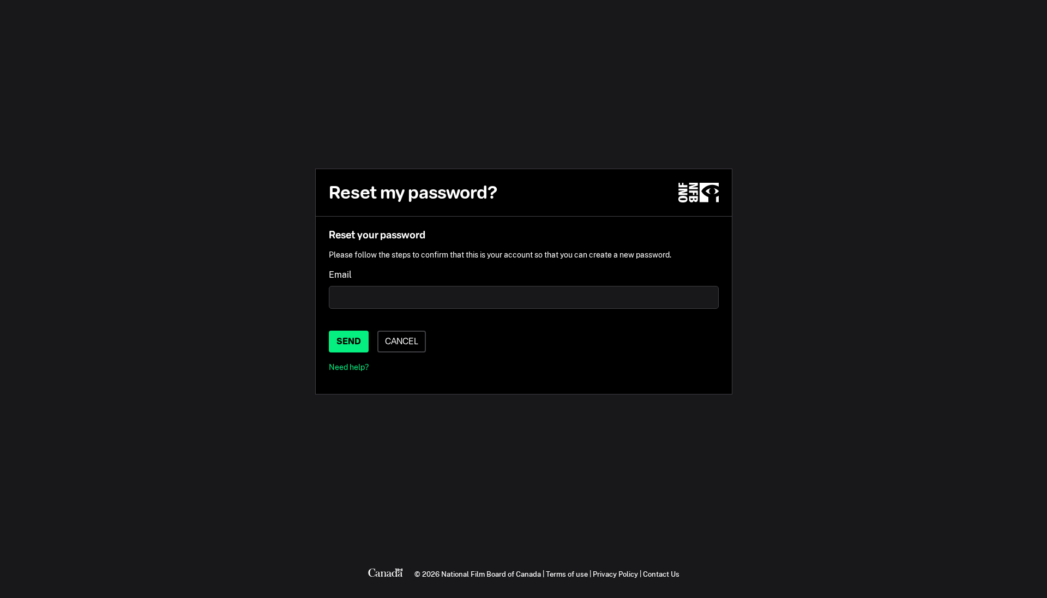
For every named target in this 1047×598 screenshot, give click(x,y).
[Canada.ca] (385, 574)
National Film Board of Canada (491, 574)
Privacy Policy (615, 574)
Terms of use (567, 574)
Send (348, 341)
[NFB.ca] (698, 192)
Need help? (349, 367)
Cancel (401, 341)
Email (340, 275)
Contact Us (661, 574)
